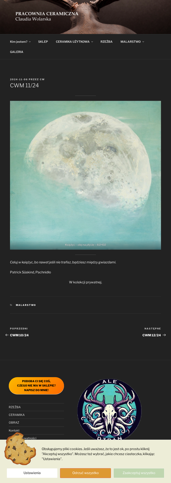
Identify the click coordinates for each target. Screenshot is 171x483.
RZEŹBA (107, 41)
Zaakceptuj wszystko (139, 473)
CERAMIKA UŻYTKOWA (73, 41)
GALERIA (16, 52)
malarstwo (26, 305)
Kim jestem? (18, 41)
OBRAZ (14, 422)
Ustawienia (32, 473)
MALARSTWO (131, 41)
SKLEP (43, 41)
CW (42, 79)
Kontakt (14, 430)
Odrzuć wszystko (85, 473)
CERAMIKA (17, 415)
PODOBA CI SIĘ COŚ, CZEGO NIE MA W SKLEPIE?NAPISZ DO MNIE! (36, 385)
